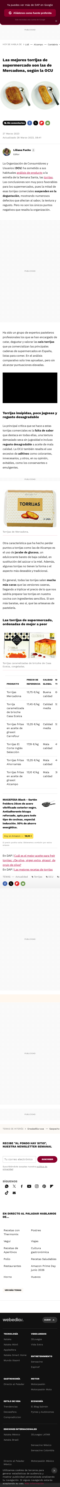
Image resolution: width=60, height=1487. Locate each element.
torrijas (48, 177)
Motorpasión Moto (41, 1389)
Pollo (7, 1259)
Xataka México (12, 1434)
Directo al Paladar (14, 1384)
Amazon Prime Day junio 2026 (43, 1268)
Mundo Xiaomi (12, 1360)
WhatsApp (6, 1185)
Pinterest (44, 1185)
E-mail (47, 123)
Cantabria (53, 44)
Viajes (34, 1241)
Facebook (29, 123)
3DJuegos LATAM (40, 1434)
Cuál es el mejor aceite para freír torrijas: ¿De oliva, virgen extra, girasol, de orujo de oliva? (29, 860)
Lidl (27, 44)
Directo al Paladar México (14, 1463)
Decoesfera (10, 1412)
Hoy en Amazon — (18, 836)
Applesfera (10, 1349)
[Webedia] (13, 1322)
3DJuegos (36, 1339)
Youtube (29, 1185)
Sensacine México (41, 1445)
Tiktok (6, 1192)
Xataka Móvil (11, 1344)
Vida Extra (37, 1344)
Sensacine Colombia (42, 1450)
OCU (50, 876)
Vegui (7, 1241)
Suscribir (47, 1159)
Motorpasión (38, 1384)
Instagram (36, 1185)
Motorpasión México (42, 1461)
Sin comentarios (16, 123)
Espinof (35, 1367)
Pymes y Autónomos (42, 1412)
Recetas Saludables (43, 1259)
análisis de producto (29, 173)
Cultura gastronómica (40, 1250)
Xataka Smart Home (15, 1355)
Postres (36, 1230)
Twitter (35, 123)
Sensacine (37, 1361)
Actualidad (22, 876)
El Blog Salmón (39, 1406)
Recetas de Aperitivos (11, 1250)
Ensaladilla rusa (36, 1129)
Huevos (35, 1276)
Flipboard (41, 123)
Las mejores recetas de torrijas (33, 869)
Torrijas (38, 876)
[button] (23, 150)
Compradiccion (12, 1417)
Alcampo (38, 44)
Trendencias (11, 1406)
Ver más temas (13, 1290)
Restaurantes (12, 1266)
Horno (8, 1276)
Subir (47, 1320)
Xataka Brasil (11, 1439)
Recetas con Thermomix (12, 1232)
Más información (34, 1483)
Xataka (7, 1339)
